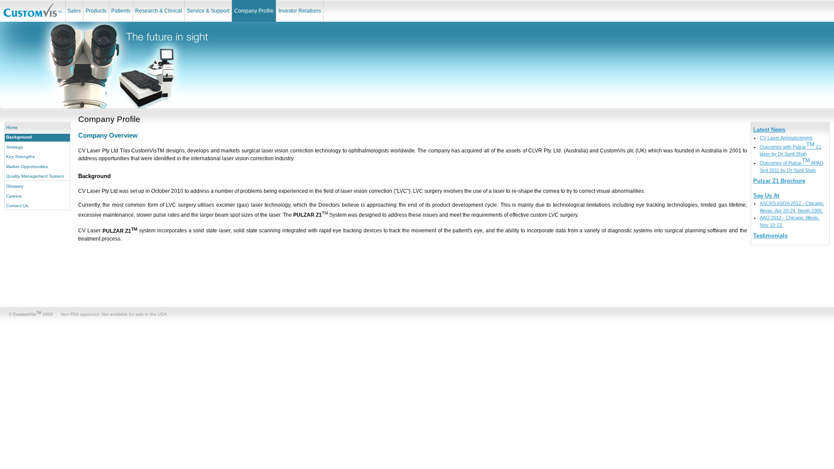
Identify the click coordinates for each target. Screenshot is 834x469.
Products (96, 11)
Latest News (769, 129)
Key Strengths (20, 156)
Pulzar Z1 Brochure (779, 181)
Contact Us (17, 205)
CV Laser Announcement (786, 137)
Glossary (14, 186)
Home (12, 127)
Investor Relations (299, 11)
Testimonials (770, 235)
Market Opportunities (27, 166)
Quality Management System (35, 176)
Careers (14, 196)
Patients (120, 11)
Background (19, 137)
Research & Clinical (158, 11)
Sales (74, 11)
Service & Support (208, 11)
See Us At (766, 195)
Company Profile (254, 11)
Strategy (14, 147)
